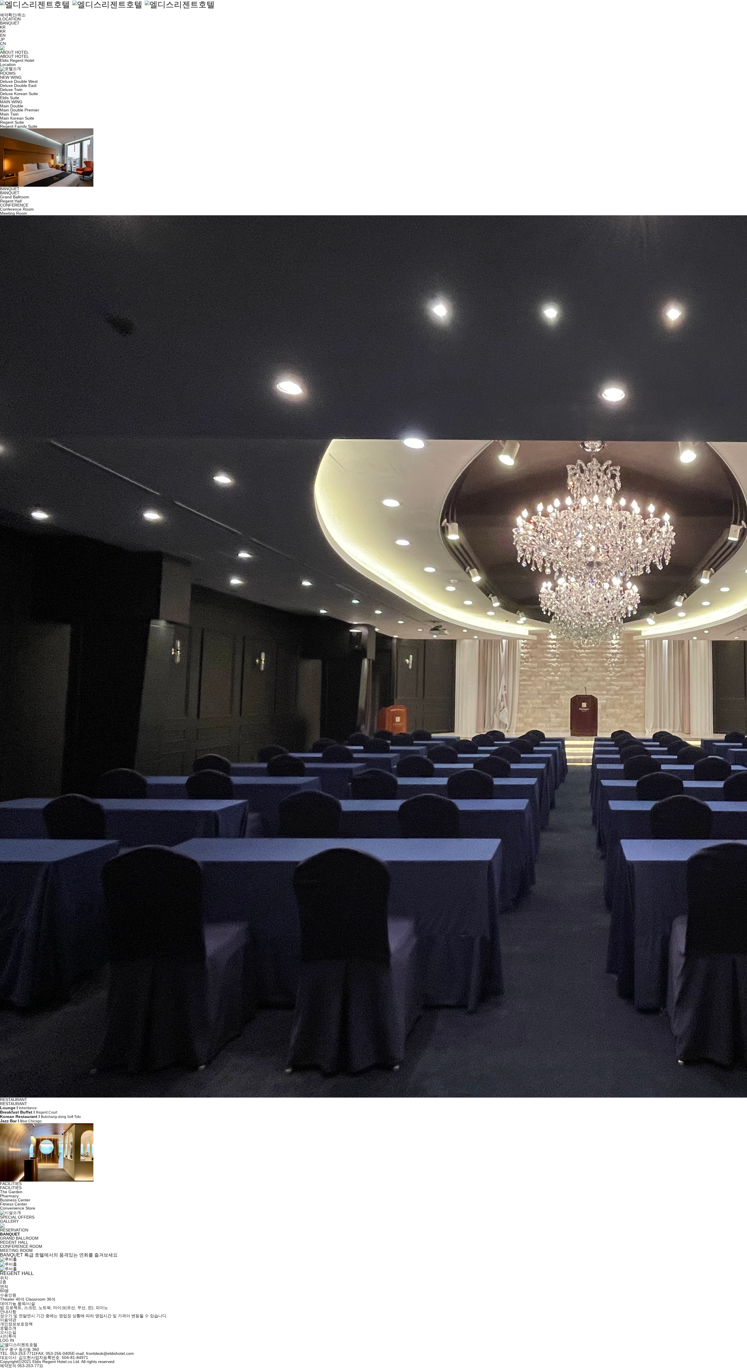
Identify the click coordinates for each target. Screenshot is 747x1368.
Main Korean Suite (17, 118)
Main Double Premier (19, 110)
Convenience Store (17, 1208)
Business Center (15, 1200)
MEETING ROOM (16, 1250)
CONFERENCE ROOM (21, 1246)
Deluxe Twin (11, 89)
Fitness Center (13, 1204)
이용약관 (8, 1320)
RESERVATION (14, 1230)
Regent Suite (12, 122)
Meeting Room (13, 213)
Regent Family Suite (18, 126)
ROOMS (7, 73)
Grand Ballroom (14, 197)
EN (3, 35)
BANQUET (10, 23)
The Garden (11, 1191)
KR (3, 31)
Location (8, 64)
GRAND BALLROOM (19, 1238)
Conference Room (17, 209)
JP (2, 39)
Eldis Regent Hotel (17, 60)
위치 (4, 1278)
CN (3, 43)
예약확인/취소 (13, 15)
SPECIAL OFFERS (17, 1217)
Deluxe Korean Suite (19, 93)
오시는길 (8, 1332)
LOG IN (7, 1340)
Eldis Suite (9, 97)
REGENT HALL (14, 1242)
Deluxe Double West (19, 81)
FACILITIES (11, 1183)
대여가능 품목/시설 (17, 1303)
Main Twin (9, 114)
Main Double (11, 106)
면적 (4, 1286)
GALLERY (9, 1221)
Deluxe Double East (18, 85)
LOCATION (10, 19)
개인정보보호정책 (16, 1324)
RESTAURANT (13, 1099)
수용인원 (8, 1295)
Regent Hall (11, 201)
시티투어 (8, 1336)
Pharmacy (9, 1196)
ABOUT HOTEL (14, 52)
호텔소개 (8, 1328)
